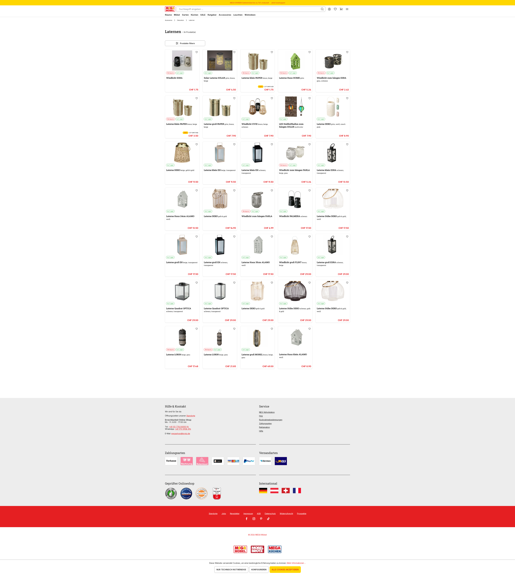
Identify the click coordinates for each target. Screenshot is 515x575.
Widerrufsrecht (286, 513)
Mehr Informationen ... (296, 563)
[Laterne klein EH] (220, 153)
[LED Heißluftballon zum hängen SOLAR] (295, 107)
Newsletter (235, 513)
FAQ (261, 416)
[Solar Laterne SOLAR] (220, 60)
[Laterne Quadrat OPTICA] (182, 291)
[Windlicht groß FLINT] (295, 245)
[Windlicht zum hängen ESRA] (333, 60)
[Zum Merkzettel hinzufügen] (196, 52)
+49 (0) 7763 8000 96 (179, 427)
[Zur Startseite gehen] (170, 9)
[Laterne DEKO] (333, 107)
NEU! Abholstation (267, 412)
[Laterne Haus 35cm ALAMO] (257, 245)
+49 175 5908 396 (183, 429)
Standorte (190, 416)
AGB (259, 513)
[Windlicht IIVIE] (257, 107)
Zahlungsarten (265, 423)
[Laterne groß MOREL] (257, 337)
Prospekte (301, 513)
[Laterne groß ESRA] (333, 245)
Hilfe (261, 431)
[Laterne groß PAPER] (220, 107)
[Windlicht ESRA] (182, 60)
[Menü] (347, 9)
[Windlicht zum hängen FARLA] (295, 153)
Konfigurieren (258, 569)
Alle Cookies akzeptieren (285, 569)
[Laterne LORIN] (182, 337)
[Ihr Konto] (329, 9)
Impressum (248, 513)
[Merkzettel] (335, 9)
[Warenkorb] (341, 9)
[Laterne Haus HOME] (295, 60)
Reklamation (264, 427)
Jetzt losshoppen (278, 3)
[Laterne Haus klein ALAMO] (295, 337)
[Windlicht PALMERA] (295, 199)
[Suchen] (322, 9)
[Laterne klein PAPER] (257, 60)
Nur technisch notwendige (231, 569)
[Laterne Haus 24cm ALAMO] (182, 199)
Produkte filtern (187, 43)
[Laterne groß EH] (182, 245)
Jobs (224, 513)
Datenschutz (270, 513)
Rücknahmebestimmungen (270, 420)
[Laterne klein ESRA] (333, 153)
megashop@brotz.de (180, 433)
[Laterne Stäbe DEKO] (333, 199)
